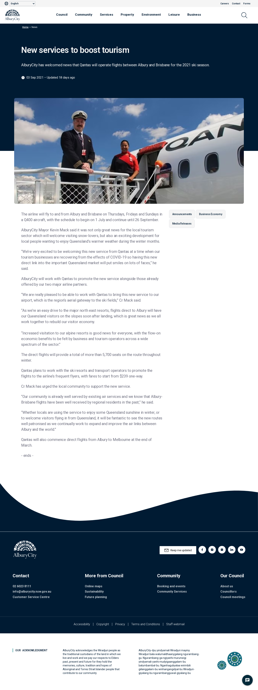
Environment (151, 14)
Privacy (120, 624)
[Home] (12, 15)
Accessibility (82, 624)
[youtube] (241, 549)
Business (194, 14)
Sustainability (94, 591)
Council (61, 14)
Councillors (228, 591)
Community (83, 14)
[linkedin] (232, 549)
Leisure (174, 14)
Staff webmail (175, 624)
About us (226, 586)
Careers (224, 3)
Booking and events (171, 586)
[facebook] (202, 549)
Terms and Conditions (145, 624)
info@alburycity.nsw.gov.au (32, 591)
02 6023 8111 (22, 586)
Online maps (93, 586)
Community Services (172, 591)
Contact (236, 3)
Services (106, 14)
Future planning (96, 597)
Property (127, 14)
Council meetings (232, 597)
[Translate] (7, 3)
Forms (246, 3)
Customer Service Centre (31, 597)
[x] (222, 549)
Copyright (102, 624)
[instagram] (212, 549)
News (34, 27)
